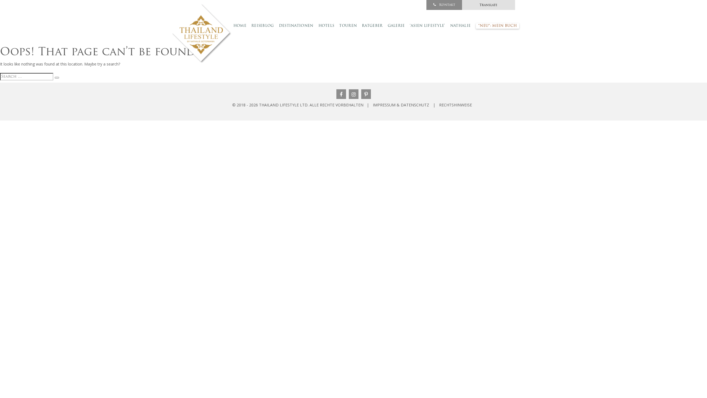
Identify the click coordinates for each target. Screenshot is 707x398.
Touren (348, 26)
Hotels (326, 26)
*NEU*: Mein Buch (497, 26)
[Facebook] (341, 94)
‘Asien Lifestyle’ (427, 26)
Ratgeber (372, 26)
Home (239, 26)
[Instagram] (353, 94)
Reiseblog (262, 26)
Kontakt (446, 5)
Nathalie (460, 26)
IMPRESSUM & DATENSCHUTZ (401, 105)
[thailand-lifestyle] (202, 34)
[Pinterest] (366, 94)
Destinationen (296, 26)
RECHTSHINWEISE (455, 105)
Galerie (396, 26)
